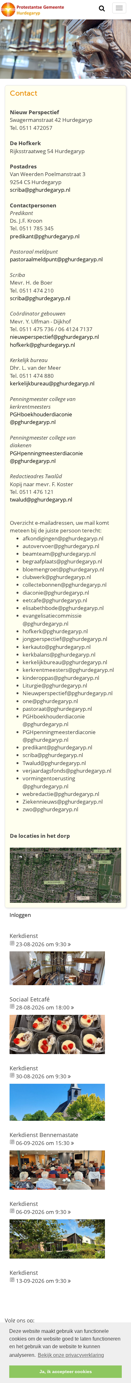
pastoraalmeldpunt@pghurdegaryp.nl (56, 259)
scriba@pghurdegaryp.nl (40, 189)
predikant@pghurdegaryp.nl (44, 236)
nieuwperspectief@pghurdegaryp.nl (54, 336)
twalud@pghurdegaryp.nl (41, 499)
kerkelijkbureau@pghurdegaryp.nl (52, 383)
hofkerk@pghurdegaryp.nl (42, 344)
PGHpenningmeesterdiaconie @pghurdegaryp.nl (46, 457)
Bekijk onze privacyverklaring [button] (71, 1355)
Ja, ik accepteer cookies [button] (65, 1371)
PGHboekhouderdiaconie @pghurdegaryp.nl (41, 418)
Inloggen (20, 914)
